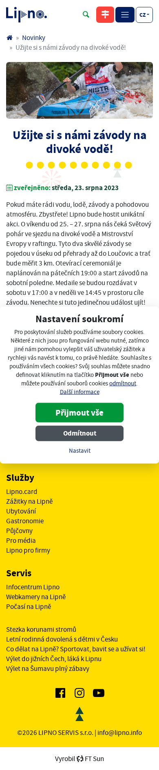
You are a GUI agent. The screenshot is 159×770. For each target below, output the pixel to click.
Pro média (21, 540)
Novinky (33, 37)
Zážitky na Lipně (29, 501)
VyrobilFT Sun (79, 758)
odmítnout (122, 383)
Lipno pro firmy (28, 550)
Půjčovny (19, 530)
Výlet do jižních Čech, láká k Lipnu (54, 658)
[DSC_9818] (79, 90)
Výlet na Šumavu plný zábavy (47, 668)
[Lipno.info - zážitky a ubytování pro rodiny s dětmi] (9, 37)
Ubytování (21, 511)
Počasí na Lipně (28, 606)
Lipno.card (22, 491)
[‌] (60, 694)
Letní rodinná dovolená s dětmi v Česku (62, 639)
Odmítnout (79, 433)
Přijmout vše (79, 412)
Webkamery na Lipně (36, 596)
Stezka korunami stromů (41, 629)
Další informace (79, 392)
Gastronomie (25, 520)
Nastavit (80, 450)
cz (142, 14)
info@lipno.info (119, 732)
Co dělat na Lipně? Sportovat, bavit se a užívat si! (76, 648)
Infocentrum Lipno (33, 586)
